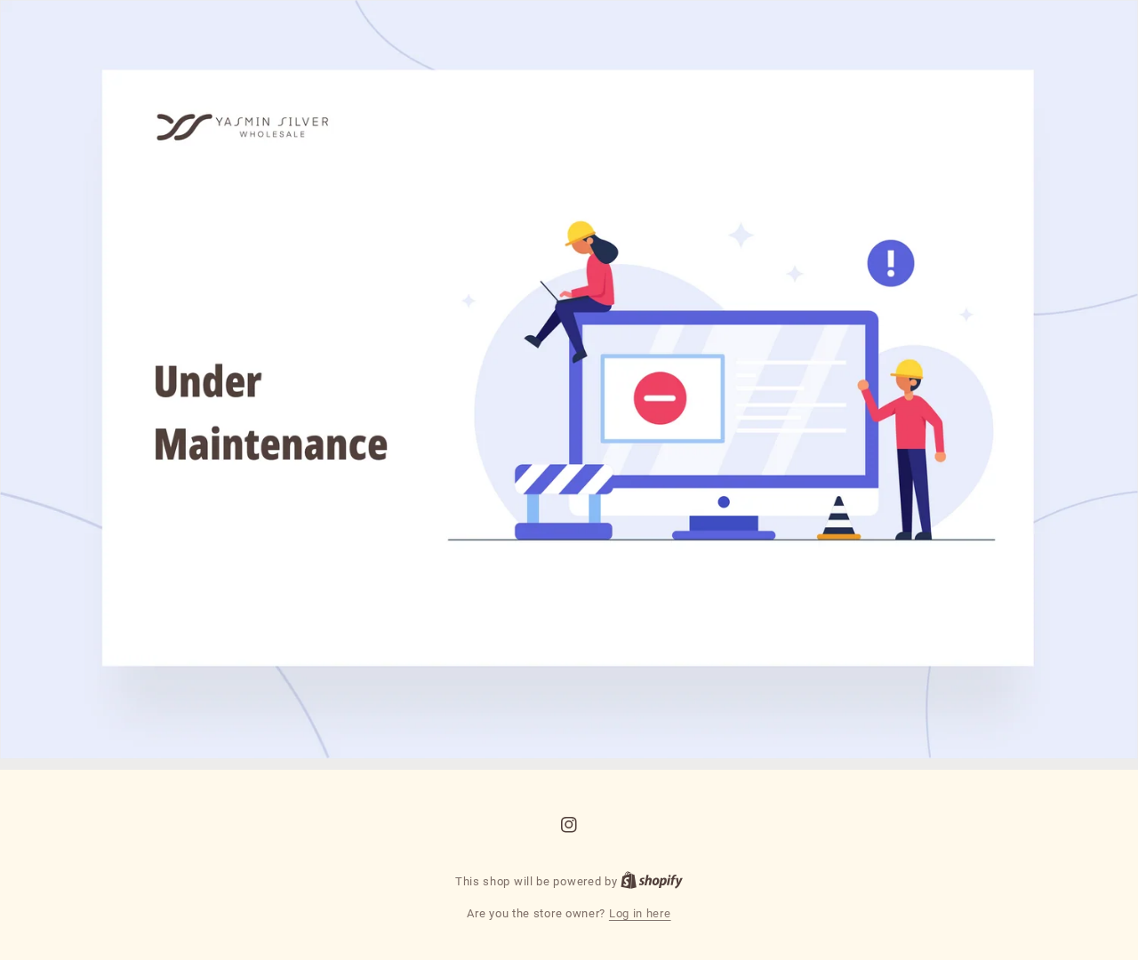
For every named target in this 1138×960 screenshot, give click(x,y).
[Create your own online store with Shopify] (652, 881)
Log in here (640, 913)
